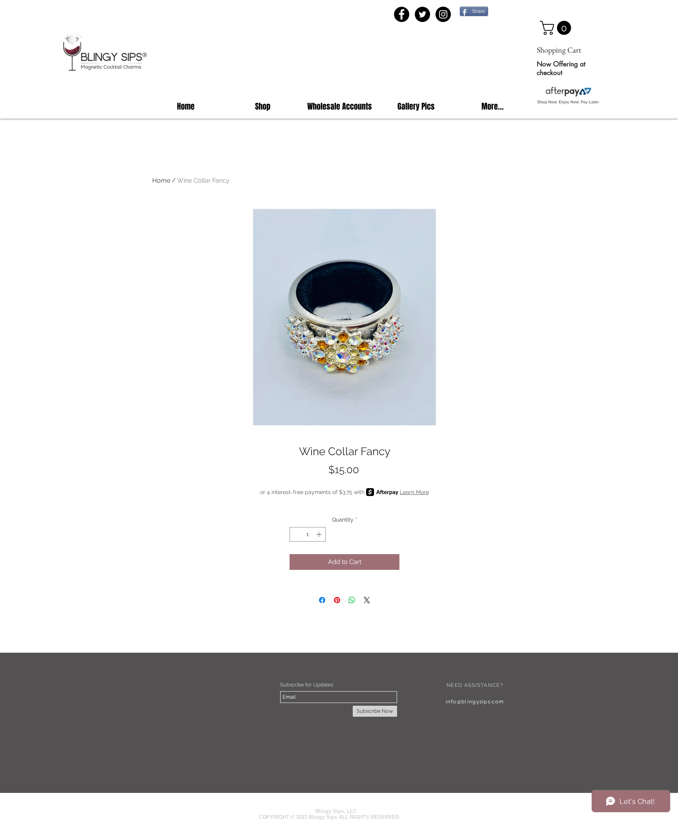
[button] (557, 28)
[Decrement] (296, 534)
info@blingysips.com (475, 702)
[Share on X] (367, 600)
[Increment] (319, 534)
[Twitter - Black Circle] (422, 14)
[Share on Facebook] (322, 600)
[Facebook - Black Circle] (401, 14)
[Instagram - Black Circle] (443, 14)
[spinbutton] (308, 534)
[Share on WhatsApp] (352, 600)
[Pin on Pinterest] (337, 600)
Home (161, 180)
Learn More (414, 492)
